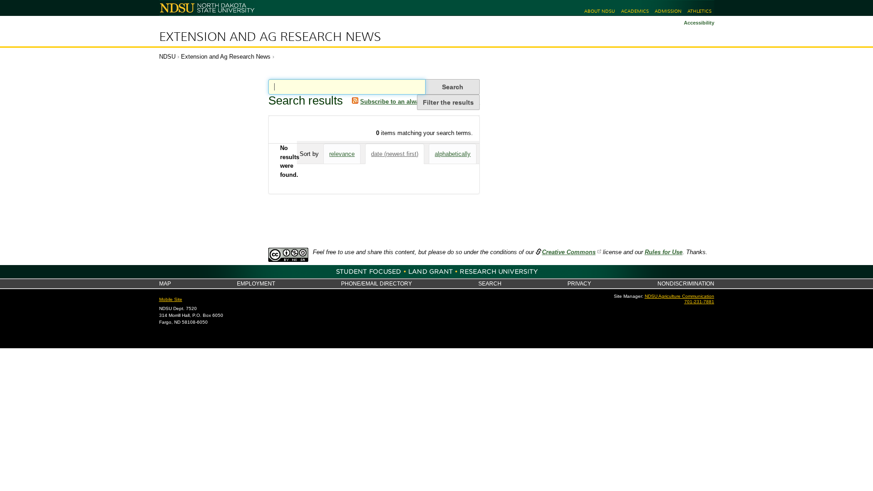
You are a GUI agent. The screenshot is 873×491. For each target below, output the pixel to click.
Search (490, 283)
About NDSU (599, 11)
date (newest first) (394, 153)
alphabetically (453, 153)
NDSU (167, 56)
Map (165, 283)
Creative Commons (569, 252)
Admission (668, 11)
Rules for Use (663, 252)
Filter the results (448, 102)
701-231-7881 (699, 301)
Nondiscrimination (685, 283)
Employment (256, 283)
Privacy (579, 283)
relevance (342, 153)
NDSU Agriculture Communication (679, 296)
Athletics (699, 11)
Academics (635, 11)
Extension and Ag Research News (270, 37)
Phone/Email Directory (376, 283)
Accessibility (699, 22)
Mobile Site (170, 299)
